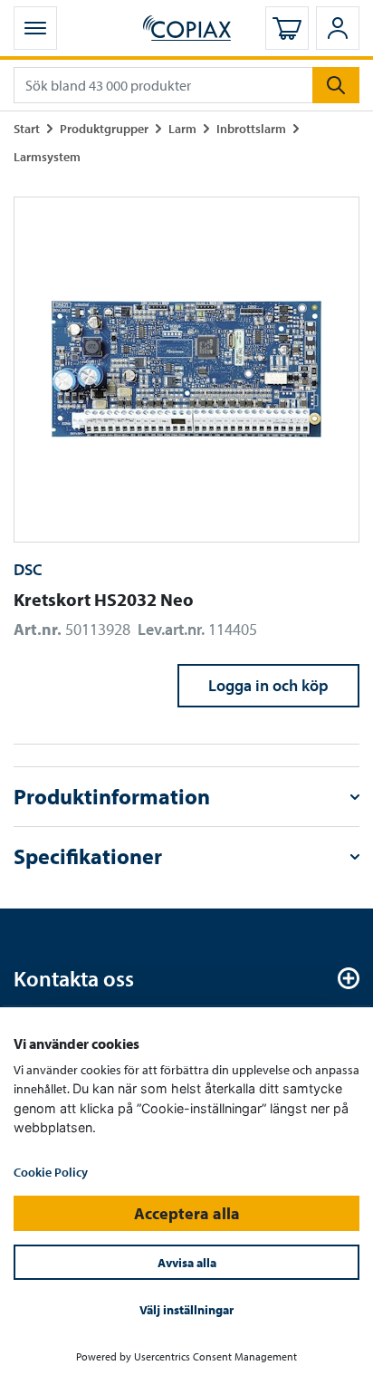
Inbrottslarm (251, 128)
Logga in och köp (268, 685)
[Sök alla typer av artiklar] (335, 85)
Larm (182, 128)
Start (27, 128)
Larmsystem (47, 156)
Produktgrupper (104, 128)
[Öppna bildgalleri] (186, 369)
